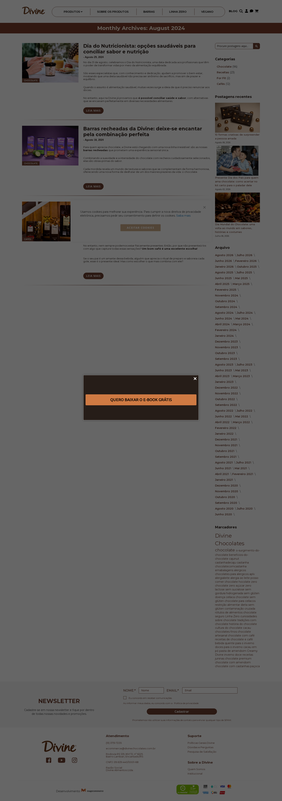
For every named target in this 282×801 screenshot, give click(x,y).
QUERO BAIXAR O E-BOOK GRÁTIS (141, 399)
